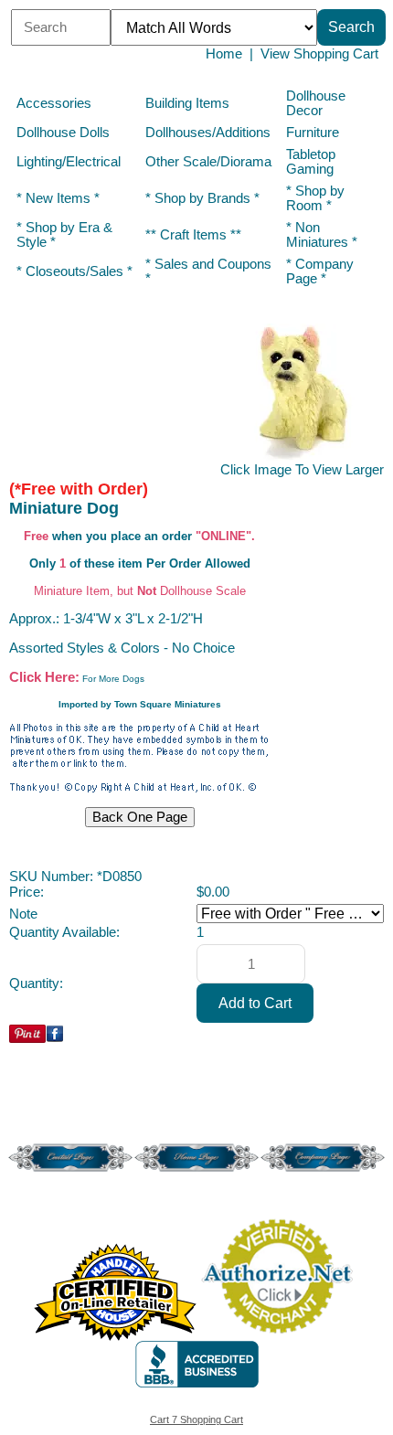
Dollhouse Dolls (63, 132)
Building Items (187, 103)
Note (23, 914)
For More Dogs (113, 679)
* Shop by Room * (315, 198)
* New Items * (58, 198)
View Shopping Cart (319, 54)
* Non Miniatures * (321, 235)
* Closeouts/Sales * (74, 271)
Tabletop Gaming (310, 161)
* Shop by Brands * (202, 198)
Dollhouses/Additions (208, 132)
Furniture (312, 132)
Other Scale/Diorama (208, 161)
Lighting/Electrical (70, 161)
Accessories (53, 103)
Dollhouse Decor (315, 103)
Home (224, 54)
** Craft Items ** (193, 235)
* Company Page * (320, 271)
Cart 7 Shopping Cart (196, 1419)
